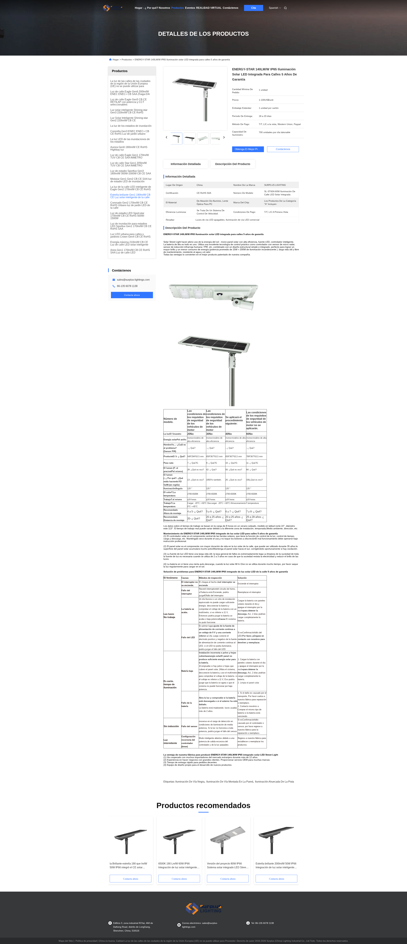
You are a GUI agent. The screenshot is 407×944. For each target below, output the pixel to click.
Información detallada (186, 164)
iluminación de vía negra (189, 781)
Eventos (190, 8)
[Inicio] (112, 8)
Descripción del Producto (232, 164)
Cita (253, 8)
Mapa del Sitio (66, 941)
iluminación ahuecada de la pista (274, 781)
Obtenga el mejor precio (248, 149)
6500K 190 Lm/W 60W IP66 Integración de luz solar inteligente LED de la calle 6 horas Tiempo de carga (177, 865)
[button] (114, 846)
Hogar (138, 8)
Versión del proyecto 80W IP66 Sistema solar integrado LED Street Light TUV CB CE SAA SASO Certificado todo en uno (227, 865)
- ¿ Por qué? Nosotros (156, 8)
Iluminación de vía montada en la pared (229, 781)
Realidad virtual (209, 8)
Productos (177, 8)
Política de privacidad (86, 941)
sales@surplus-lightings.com (133, 279)
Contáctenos (230, 8)
